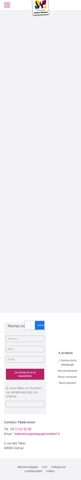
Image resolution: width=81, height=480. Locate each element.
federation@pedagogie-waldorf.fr (37, 434)
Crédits (50, 471)
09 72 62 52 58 (20, 429)
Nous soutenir (67, 382)
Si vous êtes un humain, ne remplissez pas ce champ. (24, 392)
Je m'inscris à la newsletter (25, 374)
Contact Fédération (19, 422)
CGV (44, 467)
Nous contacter (67, 376)
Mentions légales (27, 467)
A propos (65, 353)
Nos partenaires (67, 370)
